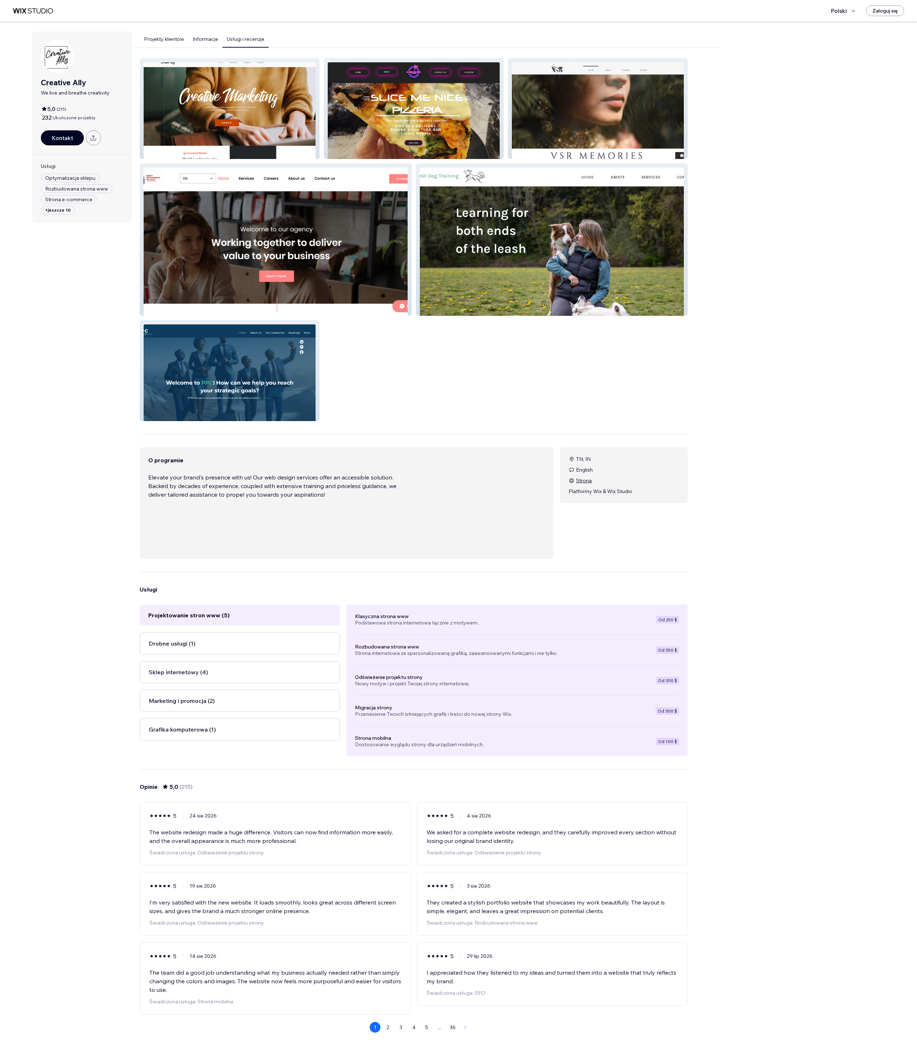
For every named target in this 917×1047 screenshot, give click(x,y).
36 (453, 1027)
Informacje (205, 39)
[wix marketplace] (33, 11)
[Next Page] (465, 1027)
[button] (230, 108)
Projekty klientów (164, 39)
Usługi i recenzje (245, 39)
